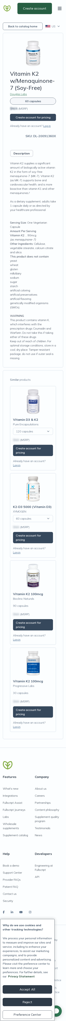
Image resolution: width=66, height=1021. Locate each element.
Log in (47, 126)
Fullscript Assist (12, 802)
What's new (10, 788)
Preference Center (27, 1015)
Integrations (10, 795)
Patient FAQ (10, 886)
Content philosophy (47, 810)
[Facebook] (4, 912)
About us (40, 788)
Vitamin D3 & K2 (25, 420)
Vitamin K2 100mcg (28, 594)
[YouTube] (21, 912)
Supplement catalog (15, 835)
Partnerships (43, 802)
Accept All (27, 989)
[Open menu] (60, 8)
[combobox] (53, 26)
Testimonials (42, 828)
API (37, 877)
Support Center (12, 872)
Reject (27, 1002)
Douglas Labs (18, 94)
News (38, 835)
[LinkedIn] (12, 912)
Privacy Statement (21, 976)
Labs (6, 817)
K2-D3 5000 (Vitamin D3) (32, 507)
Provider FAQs (12, 879)
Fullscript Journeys (14, 810)
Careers (40, 795)
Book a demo (11, 865)
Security (8, 901)
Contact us (10, 894)
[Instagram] (30, 912)
